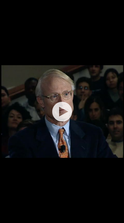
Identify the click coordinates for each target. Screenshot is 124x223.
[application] (62, 111)
